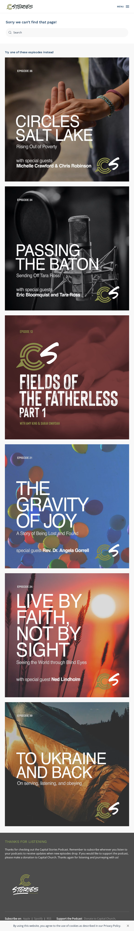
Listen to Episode (67, 129)
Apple (26, 918)
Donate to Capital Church (99, 918)
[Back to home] (20, 6)
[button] (123, 6)
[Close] (128, 926)
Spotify (38, 918)
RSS (49, 918)
